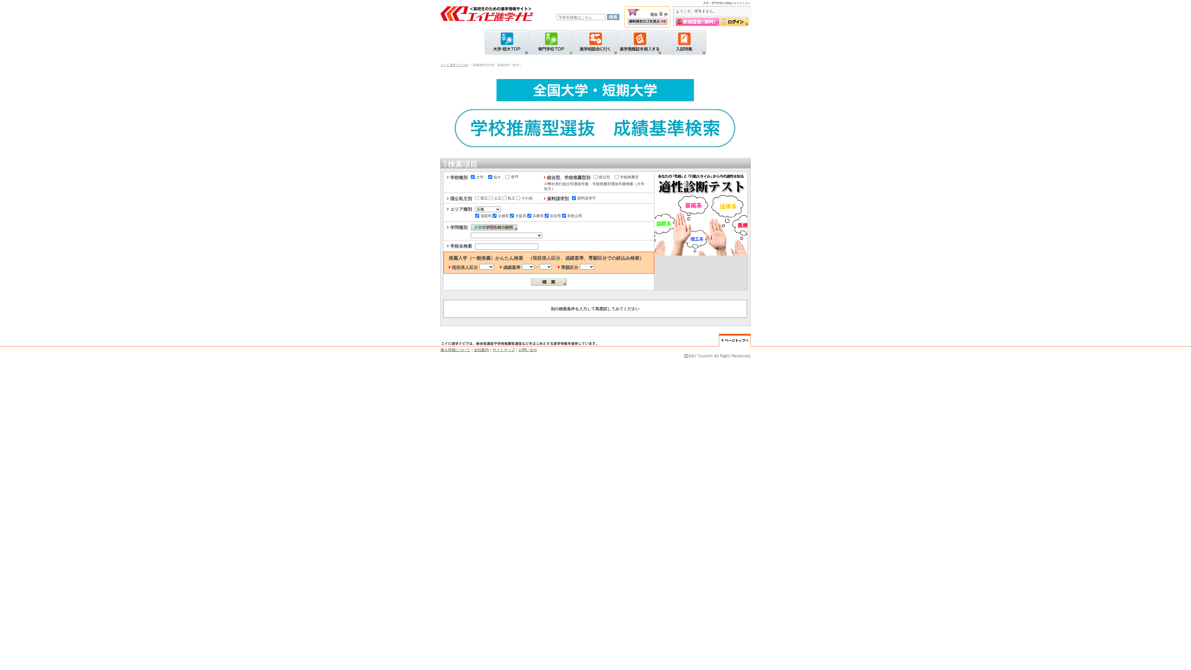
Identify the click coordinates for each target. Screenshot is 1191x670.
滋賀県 (486, 216)
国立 (484, 198)
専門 (514, 177)
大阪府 (520, 216)
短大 (497, 177)
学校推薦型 (629, 177)
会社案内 (481, 350)
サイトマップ (504, 350)
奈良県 (555, 216)
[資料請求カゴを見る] (647, 21)
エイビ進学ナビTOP (454, 65)
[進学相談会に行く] (595, 42)
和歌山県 (574, 216)
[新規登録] (697, 22)
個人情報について (455, 350)
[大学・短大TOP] (507, 42)
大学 (480, 177)
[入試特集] (684, 42)
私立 (511, 198)
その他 (527, 198)
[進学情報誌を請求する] (640, 42)
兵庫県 (538, 216)
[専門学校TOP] (551, 42)
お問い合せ (528, 350)
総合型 (604, 177)
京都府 (503, 216)
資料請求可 (586, 198)
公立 (498, 198)
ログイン (734, 22)
